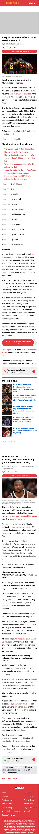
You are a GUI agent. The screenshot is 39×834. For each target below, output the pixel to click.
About (4, 793)
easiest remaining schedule (20, 94)
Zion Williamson (18, 257)
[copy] (14, 47)
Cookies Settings (8, 815)
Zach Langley (9, 472)
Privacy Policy (7, 804)
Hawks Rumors (12, 778)
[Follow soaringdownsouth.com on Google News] (33, 371)
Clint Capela (7, 350)
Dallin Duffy (8, 44)
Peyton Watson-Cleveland (20, 704)
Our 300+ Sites (30, 796)
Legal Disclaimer (30, 807)
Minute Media (11, 820)
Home (4, 441)
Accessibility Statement (11, 811)
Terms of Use (29, 804)
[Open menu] (3, 3)
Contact (5, 796)
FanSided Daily (7, 800)
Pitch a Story (29, 800)
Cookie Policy (7, 807)
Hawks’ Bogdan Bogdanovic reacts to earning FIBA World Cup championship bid (19, 158)
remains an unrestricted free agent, (23, 516)
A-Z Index (28, 811)
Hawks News (12, 441)
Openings (27, 793)
